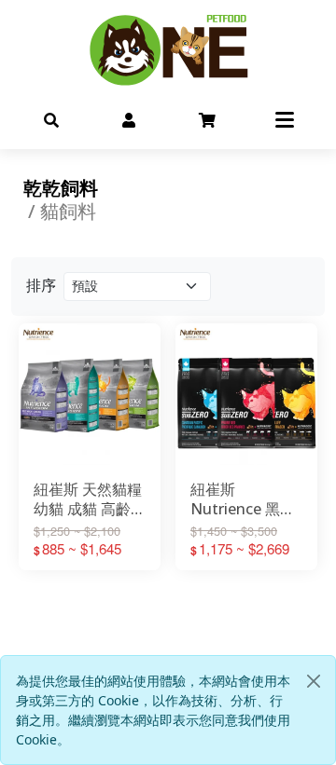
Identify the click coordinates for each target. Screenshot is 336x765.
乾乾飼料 (60, 187)
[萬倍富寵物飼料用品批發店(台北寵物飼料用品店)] (167, 49)
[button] (51, 119)
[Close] (313, 681)
